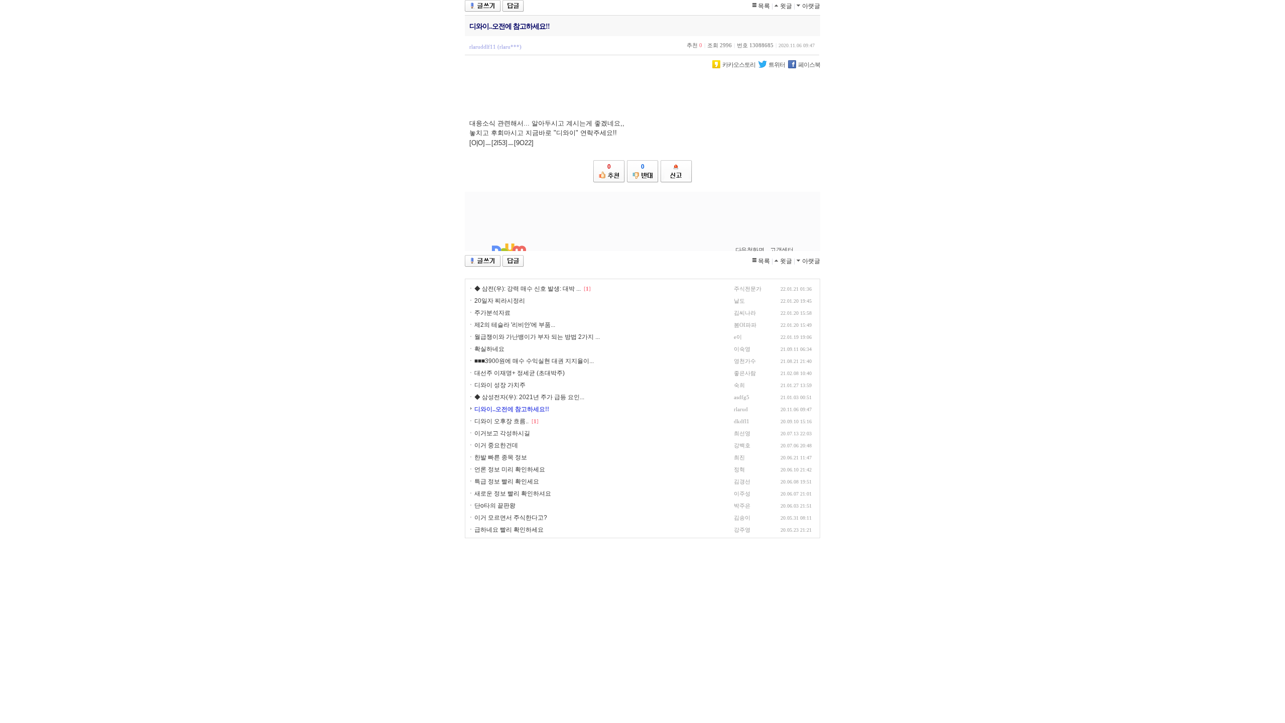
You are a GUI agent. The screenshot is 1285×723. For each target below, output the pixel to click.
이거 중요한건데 (496, 445)
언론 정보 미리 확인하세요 (509, 469)
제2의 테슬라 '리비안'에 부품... (514, 324)
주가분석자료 (492, 312)
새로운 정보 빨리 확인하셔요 (512, 493)
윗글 (786, 6)
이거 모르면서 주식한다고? (510, 517)
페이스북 (809, 64)
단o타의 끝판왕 (495, 505)
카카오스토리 (738, 64)
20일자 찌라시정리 (499, 300)
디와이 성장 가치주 (500, 385)
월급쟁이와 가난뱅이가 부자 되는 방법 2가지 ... (537, 336)
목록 (764, 6)
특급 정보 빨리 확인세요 (506, 481)
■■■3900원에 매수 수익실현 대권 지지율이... (534, 361)
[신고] (676, 171)
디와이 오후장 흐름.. (501, 421)
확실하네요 (489, 348)
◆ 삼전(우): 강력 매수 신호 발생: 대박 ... (527, 288)
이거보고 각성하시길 (502, 433)
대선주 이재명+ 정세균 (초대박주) (519, 373)
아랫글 (811, 6)
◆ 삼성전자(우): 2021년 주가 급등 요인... (529, 397)
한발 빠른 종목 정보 (500, 457)
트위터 (776, 64)
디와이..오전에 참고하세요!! (511, 409)
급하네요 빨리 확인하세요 (509, 529)
